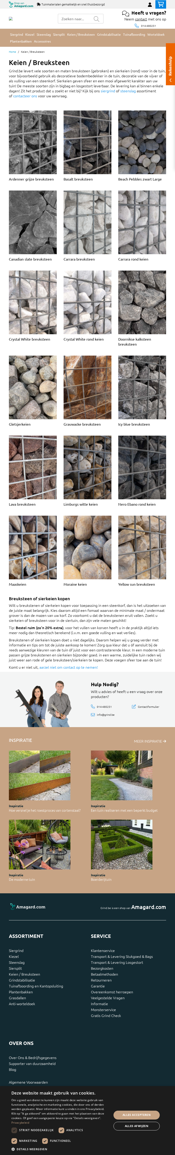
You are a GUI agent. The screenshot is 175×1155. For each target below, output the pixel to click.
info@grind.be (106, 714)
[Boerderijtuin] (121, 844)
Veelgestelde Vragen (108, 997)
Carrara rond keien (133, 259)
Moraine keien (75, 584)
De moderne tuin (22, 879)
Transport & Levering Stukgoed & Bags (122, 956)
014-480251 (148, 26)
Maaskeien (17, 584)
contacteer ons (25, 95)
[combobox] (74, 18)
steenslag (128, 90)
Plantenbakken (21, 991)
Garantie (98, 985)
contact (141, 18)
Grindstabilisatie (22, 979)
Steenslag (17, 962)
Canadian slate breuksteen (30, 259)
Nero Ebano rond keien (137, 504)
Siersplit (15, 968)
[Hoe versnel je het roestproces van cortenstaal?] (39, 775)
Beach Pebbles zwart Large (140, 179)
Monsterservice (103, 1009)
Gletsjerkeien (20, 424)
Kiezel (14, 956)
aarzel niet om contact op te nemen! (68, 667)
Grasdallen (17, 997)
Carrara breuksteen (79, 259)
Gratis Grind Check (106, 1015)
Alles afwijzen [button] (137, 1126)
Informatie (99, 1003)
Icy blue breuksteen (134, 424)
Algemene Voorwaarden (28, 1082)
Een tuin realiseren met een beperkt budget (124, 810)
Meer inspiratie (148, 740)
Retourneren (101, 979)
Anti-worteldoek (22, 1003)
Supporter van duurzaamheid (32, 1063)
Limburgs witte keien (81, 504)
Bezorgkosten (102, 968)
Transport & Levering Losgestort (117, 962)
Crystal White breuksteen (29, 339)
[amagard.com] (46, 906)
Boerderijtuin (101, 879)
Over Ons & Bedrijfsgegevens (33, 1057)
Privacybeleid (20, 1123)
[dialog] (87, 1120)
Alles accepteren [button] (137, 1115)
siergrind (108, 90)
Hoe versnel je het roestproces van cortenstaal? (45, 810)
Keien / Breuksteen (24, 974)
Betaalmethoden (104, 974)
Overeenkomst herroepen (112, 991)
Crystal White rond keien (84, 339)
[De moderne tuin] (39, 844)
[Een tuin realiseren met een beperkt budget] (121, 775)
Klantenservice (103, 950)
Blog (12, 1069)
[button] (60, 1149)
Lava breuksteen (22, 504)
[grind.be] (11, 18)
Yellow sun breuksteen (136, 584)
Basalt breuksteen (78, 179)
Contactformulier (148, 706)
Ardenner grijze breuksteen (31, 179)
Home (12, 51)
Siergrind (16, 950)
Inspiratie (16, 806)
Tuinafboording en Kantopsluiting (36, 985)
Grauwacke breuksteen (82, 424)
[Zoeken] (96, 18)
